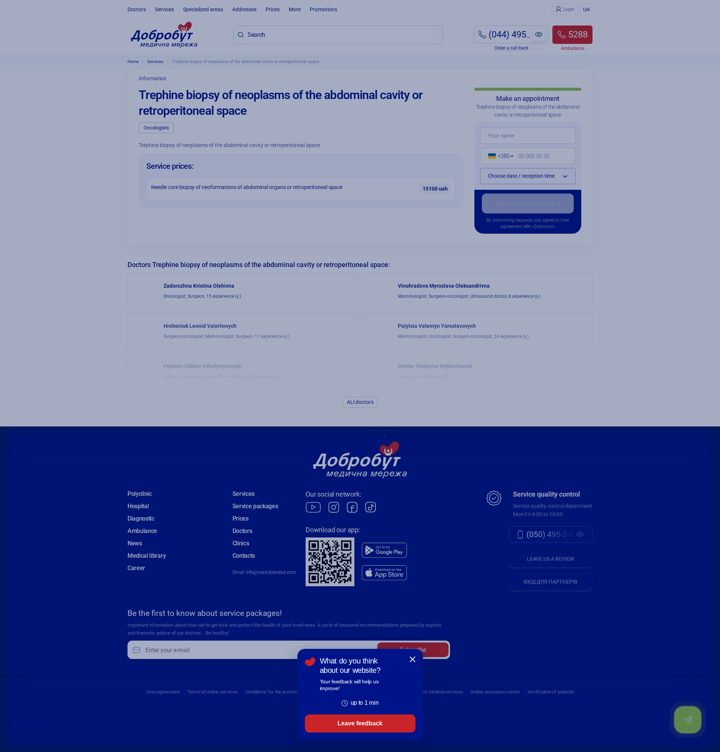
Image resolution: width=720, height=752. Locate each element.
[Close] (412, 659)
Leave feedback (360, 723)
